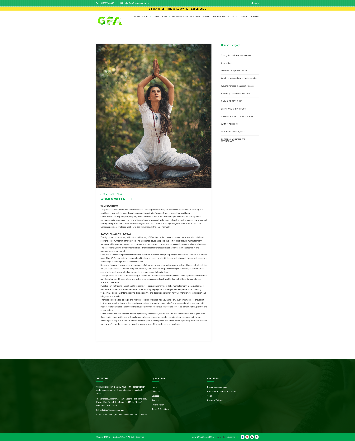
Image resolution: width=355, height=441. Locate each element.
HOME (137, 16)
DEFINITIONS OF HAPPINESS (233, 109)
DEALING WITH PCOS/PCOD (233, 132)
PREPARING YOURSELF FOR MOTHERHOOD (233, 140)
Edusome (231, 437)
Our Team (195, 16)
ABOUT (145, 16)
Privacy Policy (158, 405)
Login (256, 3)
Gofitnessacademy (117, 437)
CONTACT (244, 16)
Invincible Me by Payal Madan (234, 71)
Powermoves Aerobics (217, 387)
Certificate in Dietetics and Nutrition (222, 391)
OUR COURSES (161, 16)
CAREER (255, 16)
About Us (156, 391)
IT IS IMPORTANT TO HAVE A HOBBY (237, 116)
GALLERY (207, 16)
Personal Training (215, 400)
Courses (155, 396)
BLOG (235, 16)
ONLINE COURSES (180, 16)
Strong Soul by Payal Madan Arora (236, 55)
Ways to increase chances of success (237, 86)
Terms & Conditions (160, 409)
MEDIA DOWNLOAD (221, 16)
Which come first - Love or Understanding (239, 78)
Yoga (209, 396)
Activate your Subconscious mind (235, 94)
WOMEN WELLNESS (229, 124)
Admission (156, 400)
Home (154, 387)
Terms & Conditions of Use (202, 437)
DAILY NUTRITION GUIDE (231, 101)
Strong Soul (226, 63)
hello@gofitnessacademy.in (136, 3)
